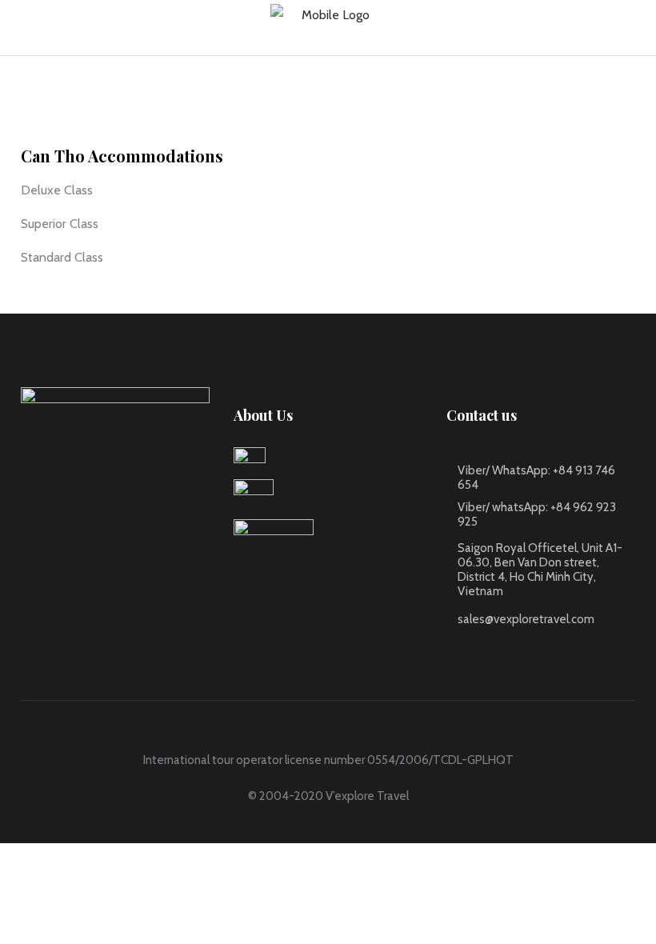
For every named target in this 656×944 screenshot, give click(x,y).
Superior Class (59, 223)
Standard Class (62, 257)
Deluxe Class (57, 190)
